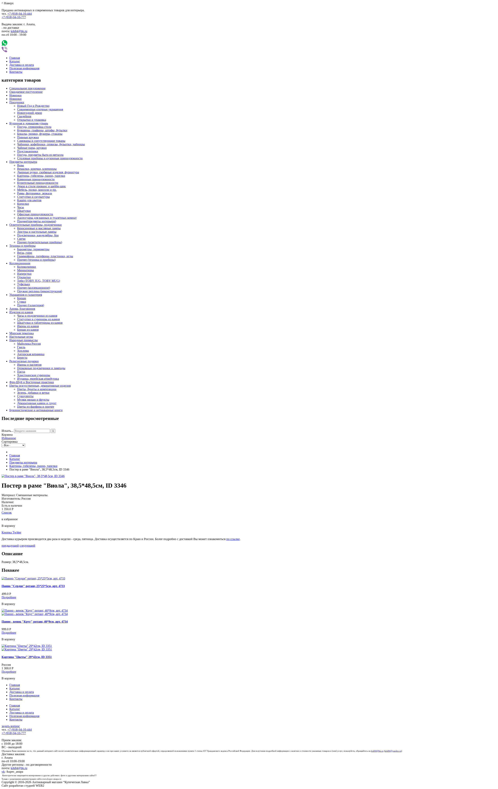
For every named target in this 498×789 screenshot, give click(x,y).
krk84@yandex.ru (393, 751)
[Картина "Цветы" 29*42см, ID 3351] (27, 646)
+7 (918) (19, 13)
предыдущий (10, 545)
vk (3, 771)
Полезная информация (24, 68)
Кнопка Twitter (11, 532)
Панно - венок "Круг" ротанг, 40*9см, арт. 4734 (35, 621)
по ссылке (233, 539)
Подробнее (9, 597)
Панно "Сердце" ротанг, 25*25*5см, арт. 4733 (33, 586)
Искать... (7, 430)
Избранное (9, 438)
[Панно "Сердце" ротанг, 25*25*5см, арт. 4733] (33, 578)
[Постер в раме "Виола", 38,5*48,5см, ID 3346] (33, 476)
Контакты (15, 71)
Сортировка (10, 441)
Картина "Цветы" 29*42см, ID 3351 (27, 657)
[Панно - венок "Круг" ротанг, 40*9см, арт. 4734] (35, 610)
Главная (14, 57)
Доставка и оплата (21, 64)
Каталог (14, 61)
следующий (27, 545)
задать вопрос (11, 726)
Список (7, 512)
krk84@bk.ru (19, 31)
